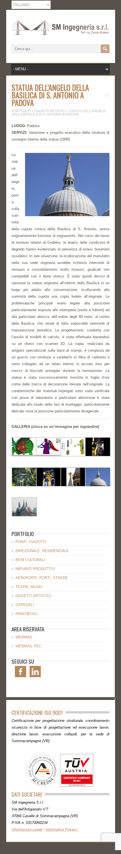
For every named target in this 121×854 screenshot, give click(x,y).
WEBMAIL (24, 637)
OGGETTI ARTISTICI (33, 596)
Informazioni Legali (27, 829)
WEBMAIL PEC (28, 646)
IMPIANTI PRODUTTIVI (35, 569)
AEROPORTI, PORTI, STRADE (41, 578)
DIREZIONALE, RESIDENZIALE (42, 551)
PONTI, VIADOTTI (30, 542)
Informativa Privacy (61, 829)
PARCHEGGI (26, 614)
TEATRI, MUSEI (28, 587)
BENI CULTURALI (30, 560)
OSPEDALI (24, 605)
